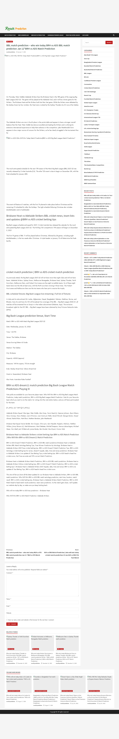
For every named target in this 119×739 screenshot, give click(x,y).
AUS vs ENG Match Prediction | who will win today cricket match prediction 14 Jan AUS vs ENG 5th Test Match (61, 554)
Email (8, 606)
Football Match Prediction (92, 99)
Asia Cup (86, 58)
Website (8, 613)
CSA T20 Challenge (90, 91)
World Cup (87, 169)
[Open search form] (113, 35)
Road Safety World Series (92, 143)
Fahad (86, 257)
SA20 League (88, 147)
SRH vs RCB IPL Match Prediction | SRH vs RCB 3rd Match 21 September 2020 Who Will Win (97, 293)
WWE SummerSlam (23, 35)
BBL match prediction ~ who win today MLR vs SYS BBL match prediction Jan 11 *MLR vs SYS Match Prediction (24, 554)
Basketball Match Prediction (93, 69)
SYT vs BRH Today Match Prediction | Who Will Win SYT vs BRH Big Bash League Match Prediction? (98, 260)
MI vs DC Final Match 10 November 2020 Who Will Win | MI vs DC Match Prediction (98, 276)
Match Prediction (10, 35)
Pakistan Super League (73, 35)
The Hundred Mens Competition (94, 165)
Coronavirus (88, 84)
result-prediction (10, 52)
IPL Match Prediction (90, 121)
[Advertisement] (59, 12)
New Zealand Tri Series (91, 136)
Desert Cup (87, 95)
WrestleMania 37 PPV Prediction (94, 172)
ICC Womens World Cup (91, 113)
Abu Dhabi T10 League (91, 55)
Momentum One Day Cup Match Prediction (97, 132)
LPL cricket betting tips (91, 128)
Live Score (85, 35)
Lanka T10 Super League (91, 125)
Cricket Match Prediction (92, 88)
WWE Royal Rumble (90, 180)
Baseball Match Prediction (92, 66)
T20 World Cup (88, 158)
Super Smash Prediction (91, 150)
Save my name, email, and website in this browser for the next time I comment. (31, 620)
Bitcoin (86, 77)
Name (8, 599)
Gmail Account (88, 106)
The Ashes (87, 161)
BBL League (9, 41)
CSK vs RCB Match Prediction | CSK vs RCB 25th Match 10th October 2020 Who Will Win (98, 285)
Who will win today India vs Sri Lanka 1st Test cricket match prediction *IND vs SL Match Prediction (98, 198)
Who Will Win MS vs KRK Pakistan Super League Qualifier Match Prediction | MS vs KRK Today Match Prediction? (98, 268)
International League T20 (92, 117)
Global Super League (90, 102)
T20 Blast (87, 154)
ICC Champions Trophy (91, 110)
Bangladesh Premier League (93, 62)
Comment (9, 573)
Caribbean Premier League (55, 35)
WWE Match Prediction (38, 35)
